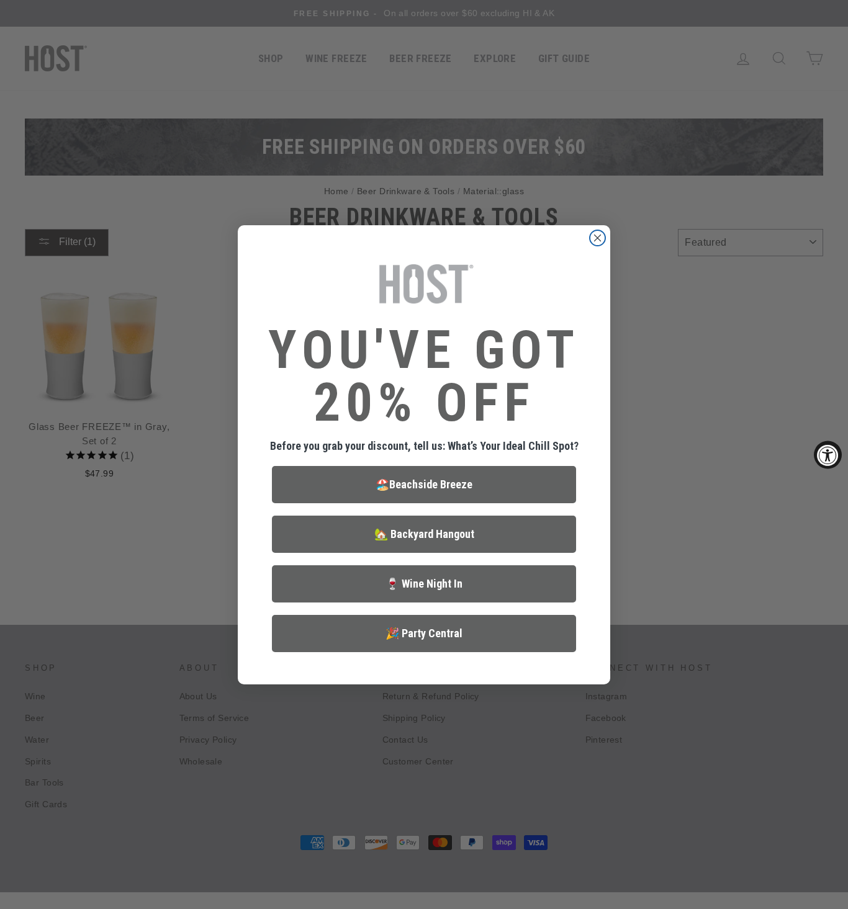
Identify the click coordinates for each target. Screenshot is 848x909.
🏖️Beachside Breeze (424, 484)
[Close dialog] (597, 238)
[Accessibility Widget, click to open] (828, 454)
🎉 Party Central (424, 633)
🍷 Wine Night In (424, 583)
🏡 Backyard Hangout (424, 533)
